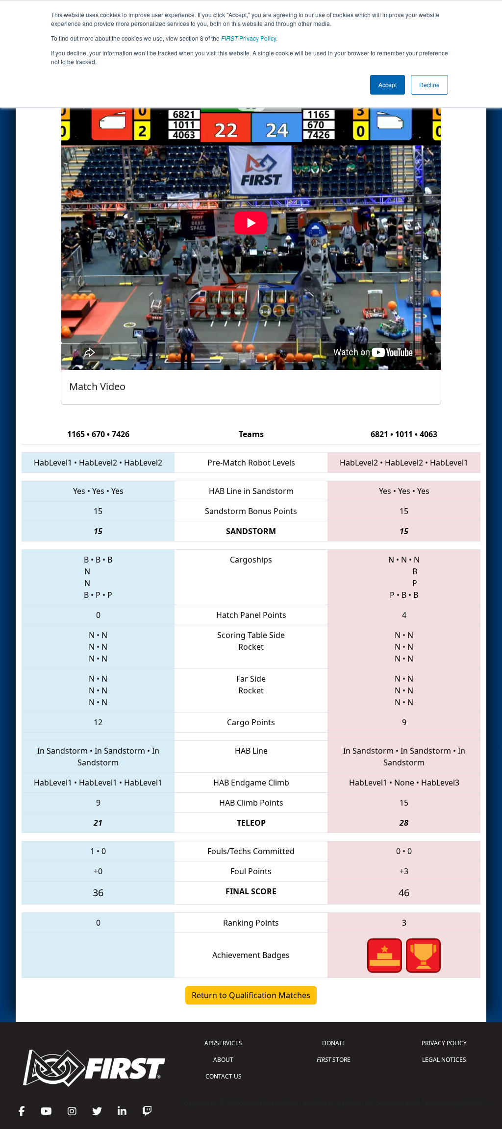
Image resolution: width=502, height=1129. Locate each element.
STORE (334, 1059)
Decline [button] (429, 84)
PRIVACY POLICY (444, 1043)
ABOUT (223, 1059)
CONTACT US (223, 1076)
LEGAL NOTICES (444, 1059)
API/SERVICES (223, 1043)
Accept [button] (387, 84)
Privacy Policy (248, 38)
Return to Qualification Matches (251, 995)
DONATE (334, 1043)
